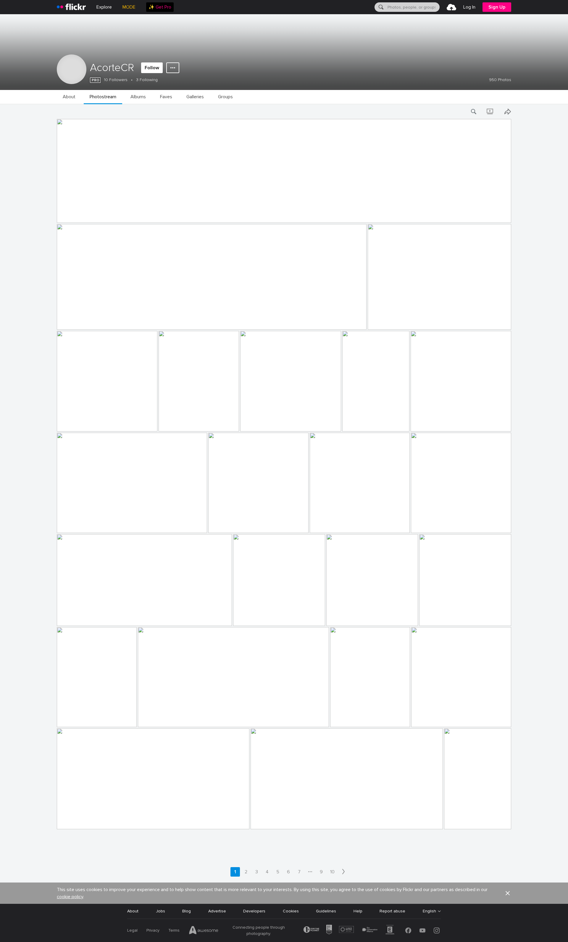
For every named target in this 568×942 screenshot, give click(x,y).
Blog (186, 911)
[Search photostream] (474, 111)
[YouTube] (422, 930)
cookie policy (70, 897)
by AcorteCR (67, 218)
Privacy (152, 930)
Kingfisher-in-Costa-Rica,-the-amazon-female (296, 819)
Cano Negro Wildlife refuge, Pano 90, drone (412, 320)
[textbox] (413, 7)
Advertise (217, 911)
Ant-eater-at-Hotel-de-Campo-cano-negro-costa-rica (189, 422)
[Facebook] (408, 930)
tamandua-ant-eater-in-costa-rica (366, 422)
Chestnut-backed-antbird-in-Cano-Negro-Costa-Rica (87, 717)
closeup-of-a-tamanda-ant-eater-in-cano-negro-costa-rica (451, 422)
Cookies (291, 911)
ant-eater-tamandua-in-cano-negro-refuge (100, 523)
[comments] (506, 217)
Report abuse (392, 911)
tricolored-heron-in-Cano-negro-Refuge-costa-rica (107, 819)
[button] (496, 217)
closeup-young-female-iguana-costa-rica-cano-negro (452, 717)
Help (358, 911)
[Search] (380, 7)
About (132, 911)
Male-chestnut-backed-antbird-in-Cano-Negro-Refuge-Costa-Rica (203, 717)
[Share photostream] (507, 111)
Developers (254, 911)
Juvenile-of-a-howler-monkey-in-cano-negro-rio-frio (363, 616)
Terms (174, 930)
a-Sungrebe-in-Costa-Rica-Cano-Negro (349, 523)
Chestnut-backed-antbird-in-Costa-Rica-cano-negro (456, 616)
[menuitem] (160, 7)
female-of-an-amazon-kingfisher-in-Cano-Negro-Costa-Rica (468, 819)
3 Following (147, 79)
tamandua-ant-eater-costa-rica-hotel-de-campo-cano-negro (281, 422)
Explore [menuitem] (104, 7)
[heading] (71, 7)
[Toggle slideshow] (490, 111)
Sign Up (496, 7)
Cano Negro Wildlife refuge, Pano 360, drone (102, 213)
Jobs (160, 911)
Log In (469, 7)
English (429, 911)
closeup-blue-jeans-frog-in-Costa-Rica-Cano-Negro (269, 616)
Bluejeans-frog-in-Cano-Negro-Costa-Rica (451, 523)
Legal (132, 930)
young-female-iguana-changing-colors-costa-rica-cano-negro (361, 717)
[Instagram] (436, 930)
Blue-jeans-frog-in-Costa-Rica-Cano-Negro (100, 616)
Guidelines (326, 911)
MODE (128, 7)
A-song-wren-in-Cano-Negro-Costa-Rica (249, 523)
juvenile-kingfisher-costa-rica (86, 422)
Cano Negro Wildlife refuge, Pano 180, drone (102, 320)
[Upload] (451, 7)
